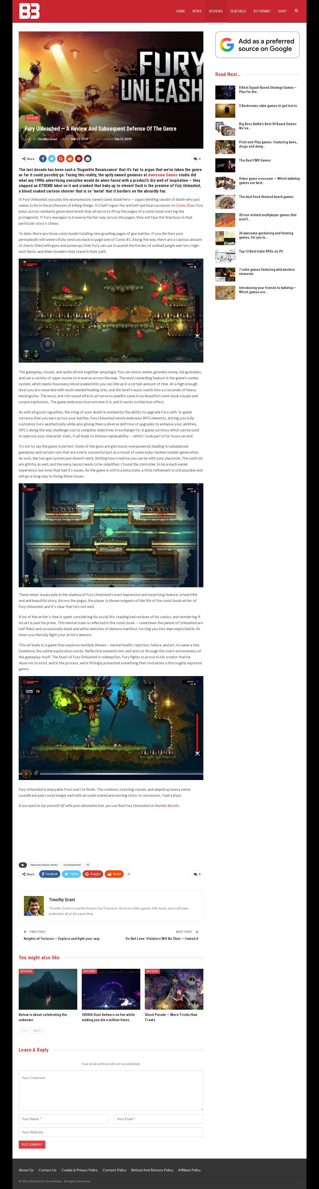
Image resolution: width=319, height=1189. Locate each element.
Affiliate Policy (189, 1170)
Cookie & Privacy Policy (80, 1170)
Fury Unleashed (72, 865)
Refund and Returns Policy (152, 1170)
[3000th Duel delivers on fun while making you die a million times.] (111, 989)
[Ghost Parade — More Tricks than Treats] (174, 989)
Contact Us (48, 1170)
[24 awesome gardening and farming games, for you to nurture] (225, 238)
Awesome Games (163, 175)
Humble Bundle (167, 805)
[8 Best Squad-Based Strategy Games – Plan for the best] (225, 92)
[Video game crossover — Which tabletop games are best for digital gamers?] (225, 184)
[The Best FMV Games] (225, 165)
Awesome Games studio (44, 865)
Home (180, 11)
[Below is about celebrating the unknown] (48, 989)
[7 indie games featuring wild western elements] (225, 275)
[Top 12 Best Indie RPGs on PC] (225, 256)
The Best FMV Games (255, 160)
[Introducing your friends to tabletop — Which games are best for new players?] (225, 293)
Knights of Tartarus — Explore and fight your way (62, 938)
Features (238, 11)
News (197, 11)
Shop (282, 11)
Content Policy (114, 1170)
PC (87, 865)
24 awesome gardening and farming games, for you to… (266, 235)
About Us (26, 1170)
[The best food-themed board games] (225, 202)
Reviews (216, 11)
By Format (262, 11)
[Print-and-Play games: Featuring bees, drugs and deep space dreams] (225, 147)
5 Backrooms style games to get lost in (268, 106)
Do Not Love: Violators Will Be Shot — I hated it (162, 938)
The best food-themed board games (266, 197)
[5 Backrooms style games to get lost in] (225, 111)
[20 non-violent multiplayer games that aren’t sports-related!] (225, 220)
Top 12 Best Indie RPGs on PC (261, 251)
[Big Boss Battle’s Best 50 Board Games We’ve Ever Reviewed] (225, 129)
